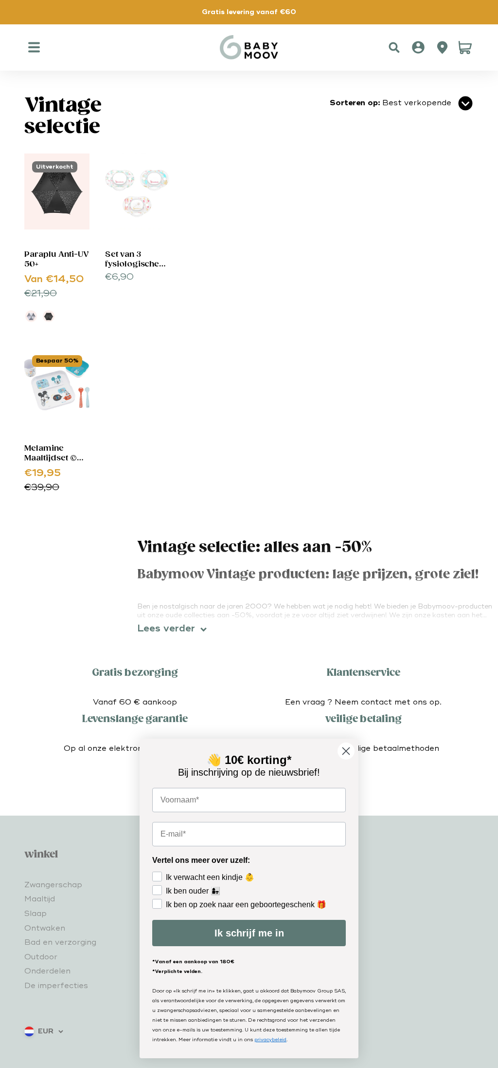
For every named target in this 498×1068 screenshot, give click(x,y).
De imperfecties (56, 986)
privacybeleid (270, 1040)
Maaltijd (39, 899)
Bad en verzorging (60, 942)
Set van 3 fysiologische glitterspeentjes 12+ (136, 269)
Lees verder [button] (166, 628)
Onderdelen (47, 971)
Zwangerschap (53, 885)
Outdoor (40, 957)
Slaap (35, 913)
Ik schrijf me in (249, 933)
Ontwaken (44, 928)
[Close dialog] (346, 751)
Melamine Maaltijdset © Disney (50, 458)
